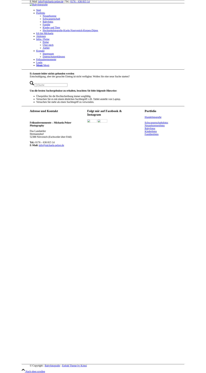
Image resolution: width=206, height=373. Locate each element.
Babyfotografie (52, 365)
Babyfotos (150, 128)
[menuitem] (114, 10)
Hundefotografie (153, 117)
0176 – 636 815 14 (80, 1)
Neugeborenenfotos (155, 125)
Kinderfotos (151, 131)
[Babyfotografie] (39, 4)
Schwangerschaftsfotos (156, 122)
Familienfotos (152, 134)
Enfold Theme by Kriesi (74, 365)
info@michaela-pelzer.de (50, 1)
